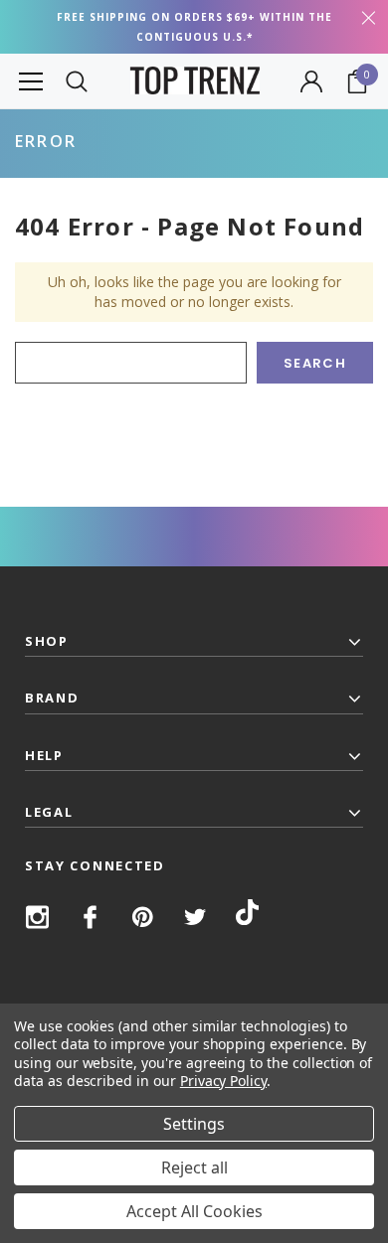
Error (46, 141)
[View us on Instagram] (37, 917)
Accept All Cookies (194, 1211)
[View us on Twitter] (195, 917)
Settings (194, 1124)
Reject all (194, 1167)
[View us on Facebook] (90, 917)
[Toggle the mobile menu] (31, 81)
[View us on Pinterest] (142, 917)
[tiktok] (247, 915)
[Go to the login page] (311, 81)
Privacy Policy (223, 1080)
